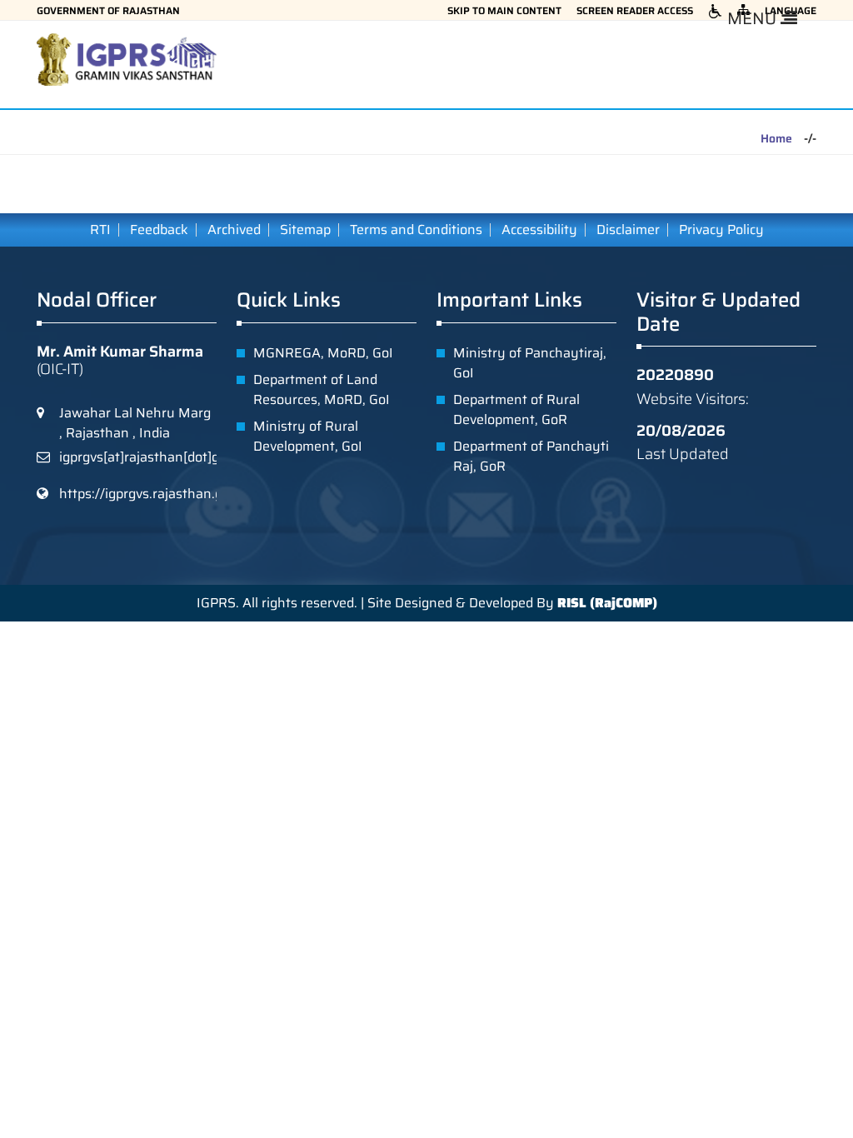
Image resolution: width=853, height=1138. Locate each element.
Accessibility (539, 230)
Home (776, 138)
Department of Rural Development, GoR (516, 409)
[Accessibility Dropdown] (715, 10)
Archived (234, 230)
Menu (754, 18)
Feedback (159, 230)
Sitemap (305, 230)
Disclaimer (628, 230)
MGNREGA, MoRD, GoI (323, 352)
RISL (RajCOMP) (607, 602)
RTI (100, 230)
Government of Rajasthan (108, 10)
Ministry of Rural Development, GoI (307, 436)
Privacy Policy (721, 230)
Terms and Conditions (416, 230)
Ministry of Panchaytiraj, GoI (529, 362)
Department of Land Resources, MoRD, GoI (321, 389)
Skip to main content (504, 10)
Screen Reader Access (634, 10)
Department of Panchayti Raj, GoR (531, 456)
